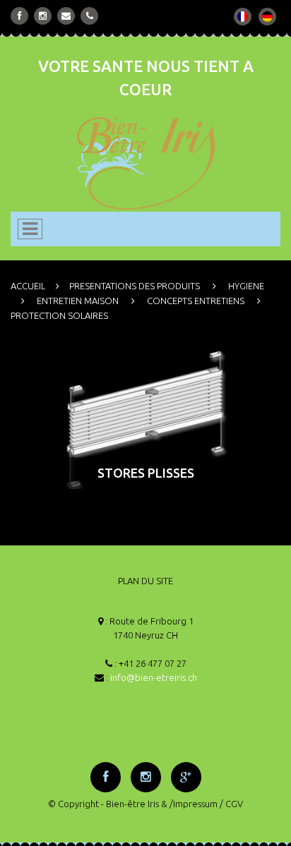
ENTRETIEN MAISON (78, 301)
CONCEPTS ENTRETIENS (195, 301)
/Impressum (194, 804)
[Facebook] (20, 15)
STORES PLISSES (145, 473)
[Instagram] (43, 15)
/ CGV (231, 804)
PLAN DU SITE (145, 581)
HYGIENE (246, 286)
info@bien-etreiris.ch (153, 677)
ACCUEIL (28, 286)
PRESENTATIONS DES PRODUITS (134, 286)
